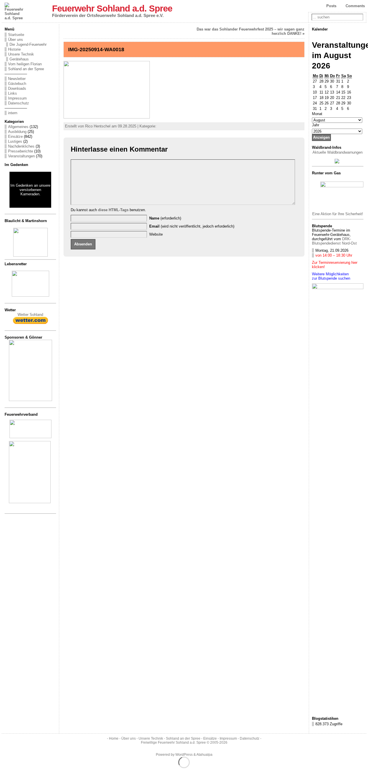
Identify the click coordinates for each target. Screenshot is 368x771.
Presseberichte (20, 151)
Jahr (315, 125)
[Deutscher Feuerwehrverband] (30, 437)
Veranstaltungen (21, 156)
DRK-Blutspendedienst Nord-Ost (334, 241)
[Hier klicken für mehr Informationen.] (30, 400)
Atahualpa (204, 755)
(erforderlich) (165, 218)
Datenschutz (18, 103)
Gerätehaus (19, 59)
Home (113, 738)
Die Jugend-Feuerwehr (28, 44)
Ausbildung (17, 131)
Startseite (16, 35)
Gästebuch (17, 83)
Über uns (15, 39)
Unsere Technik (21, 54)
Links (12, 93)
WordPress (184, 755)
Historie (14, 49)
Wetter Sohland (30, 314)
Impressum (17, 98)
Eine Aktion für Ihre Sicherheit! (337, 214)
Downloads (17, 88)
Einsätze (15, 136)
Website (156, 234)
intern (12, 113)
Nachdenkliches (21, 146)
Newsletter (17, 79)
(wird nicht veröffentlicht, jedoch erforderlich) (191, 226)
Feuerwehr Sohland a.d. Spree (112, 8)
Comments (355, 6)
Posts (331, 6)
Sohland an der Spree (26, 69)
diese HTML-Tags (113, 210)
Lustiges (15, 141)
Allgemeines (18, 127)
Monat (317, 114)
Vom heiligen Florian (25, 64)
